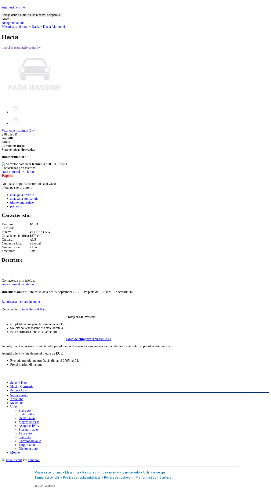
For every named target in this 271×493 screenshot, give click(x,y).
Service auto (131, 472)
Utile (13, 406)
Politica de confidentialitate (82, 477)
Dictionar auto (28, 448)
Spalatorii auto (28, 429)
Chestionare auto (30, 441)
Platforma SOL (146, 477)
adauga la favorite (22, 195)
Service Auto (19, 395)
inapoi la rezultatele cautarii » (21, 47)
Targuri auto (27, 445)
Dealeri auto (27, 418)
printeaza (16, 206)
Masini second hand (15, 26)
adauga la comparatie (24, 198)
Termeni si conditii (47, 477)
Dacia (36, 26)
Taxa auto (25, 433)
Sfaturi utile (26, 414)
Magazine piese (29, 422)
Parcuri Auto (18, 390)
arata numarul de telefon (18, 171)
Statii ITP (25, 437)
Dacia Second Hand (33, 309)
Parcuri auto (90, 472)
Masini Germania (21, 386)
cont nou (34, 460)
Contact (165, 477)
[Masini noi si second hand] (3, 460)
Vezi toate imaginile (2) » (18, 130)
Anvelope (16, 399)
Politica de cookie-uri (118, 477)
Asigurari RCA (29, 425)
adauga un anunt (13, 23)
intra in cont (14, 460)
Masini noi (17, 403)
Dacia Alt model (54, 26)
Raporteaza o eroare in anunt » (22, 301)
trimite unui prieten (22, 202)
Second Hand (19, 382)
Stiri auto (25, 410)
